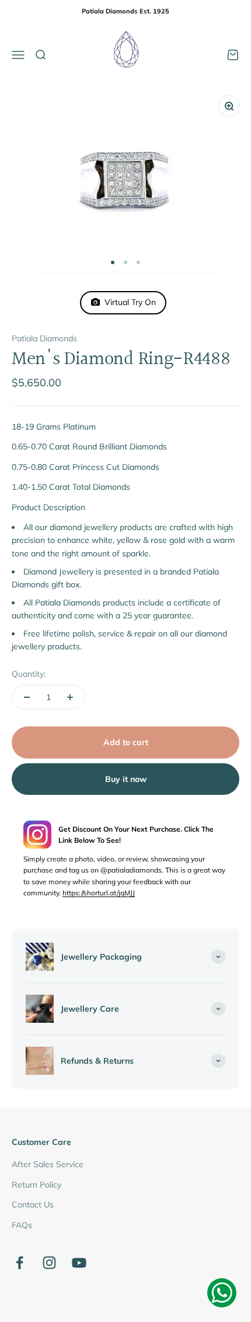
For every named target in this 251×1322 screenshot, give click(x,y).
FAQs (22, 1225)
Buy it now (126, 779)
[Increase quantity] (70, 697)
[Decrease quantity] (26, 697)
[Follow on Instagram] (49, 1263)
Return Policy (36, 1184)
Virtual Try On (128, 302)
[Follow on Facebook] (19, 1263)
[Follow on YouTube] (79, 1263)
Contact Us (33, 1204)
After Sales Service (47, 1164)
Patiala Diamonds (44, 338)
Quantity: (29, 674)
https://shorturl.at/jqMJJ (98, 892)
